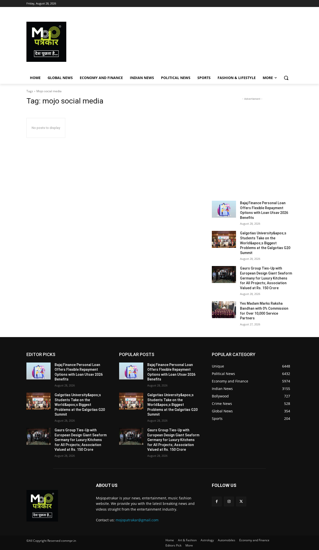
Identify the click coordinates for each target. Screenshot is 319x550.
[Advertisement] (199, 42)
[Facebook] (217, 501)
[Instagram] (229, 501)
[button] (286, 78)
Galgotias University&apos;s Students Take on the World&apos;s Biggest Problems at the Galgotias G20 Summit (265, 243)
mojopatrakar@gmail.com (137, 520)
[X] (241, 501)
